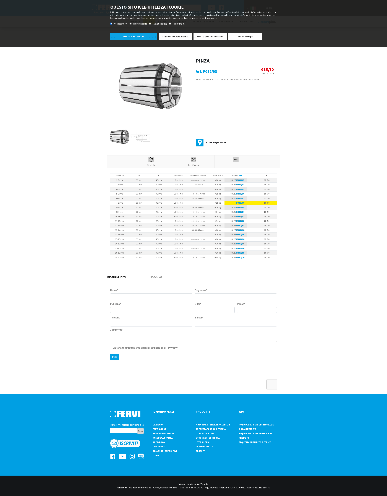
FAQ (241, 411)
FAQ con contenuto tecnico (255, 442)
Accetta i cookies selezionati (175, 36)
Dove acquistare (216, 142)
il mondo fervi (163, 411)
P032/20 (240, 257)
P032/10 (240, 212)
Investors (159, 446)
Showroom (159, 442)
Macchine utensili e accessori (213, 424)
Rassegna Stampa (163, 437)
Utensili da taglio (206, 433)
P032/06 (240, 193)
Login (156, 455)
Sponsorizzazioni (163, 433)
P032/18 (240, 248)
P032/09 (240, 207)
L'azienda (158, 424)
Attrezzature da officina (211, 429)
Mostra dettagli (245, 36)
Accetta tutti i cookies (133, 36)
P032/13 (240, 225)
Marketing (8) (179, 23)
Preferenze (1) (140, 23)
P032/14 (240, 230)
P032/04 (240, 184)
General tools (204, 446)
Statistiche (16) (160, 23)
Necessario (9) (120, 23)
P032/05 (240, 189)
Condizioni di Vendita (197, 483)
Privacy (181, 483)
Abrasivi (200, 451)
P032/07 (240, 198)
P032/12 (240, 221)
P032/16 (240, 239)
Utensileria (203, 442)
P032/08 (240, 202)
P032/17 (240, 243)
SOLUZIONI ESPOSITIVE (165, 451)
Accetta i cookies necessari (210, 36)
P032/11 (240, 216)
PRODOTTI (203, 411)
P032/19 (240, 252)
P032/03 (240, 180)
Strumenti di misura (208, 437)
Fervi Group (159, 429)
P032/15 (240, 234)
